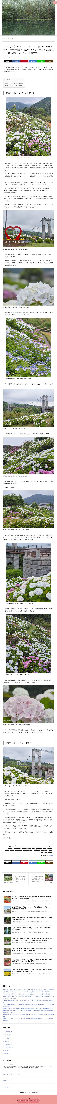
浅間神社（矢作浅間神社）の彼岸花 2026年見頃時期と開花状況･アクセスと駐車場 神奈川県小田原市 (26, 994)
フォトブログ (26, 850)
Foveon (23, 846)
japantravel (37, 846)
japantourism (29, 846)
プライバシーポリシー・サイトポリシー (12, 1074)
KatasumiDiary (17, 848)
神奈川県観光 (37, 850)
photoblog (24, 848)
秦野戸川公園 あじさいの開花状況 (14, 83)
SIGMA (44, 848)
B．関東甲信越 (8, 1035)
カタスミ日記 (18, 850)
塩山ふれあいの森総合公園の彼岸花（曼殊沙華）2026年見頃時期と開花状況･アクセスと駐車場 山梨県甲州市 (28, 990)
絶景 (46, 850)
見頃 (42, 852)
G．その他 (6, 1050)
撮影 (31, 850)
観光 (46, 852)
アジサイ (7, 850)
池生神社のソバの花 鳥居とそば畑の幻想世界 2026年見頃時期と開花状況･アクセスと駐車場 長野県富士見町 (28, 1008)
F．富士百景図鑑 (8, 1047)
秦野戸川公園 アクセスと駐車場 (13, 85)
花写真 (50, 850)
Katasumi (10, 848)
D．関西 (6, 1041)
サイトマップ (6, 1080)
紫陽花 (42, 850)
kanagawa (49, 846)
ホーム (5, 38)
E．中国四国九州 (7, 1044)
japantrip (43, 846)
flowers (18, 846)
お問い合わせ (6, 1087)
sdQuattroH (39, 848)
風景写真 (50, 852)
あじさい (50, 848)
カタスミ (12, 850)
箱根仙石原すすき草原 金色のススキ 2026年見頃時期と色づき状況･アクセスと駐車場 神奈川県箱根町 (26, 992)
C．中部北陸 (7, 1038)
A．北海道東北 (7, 1032)
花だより (11, 38)
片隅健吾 (50, 855)
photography (31, 848)
